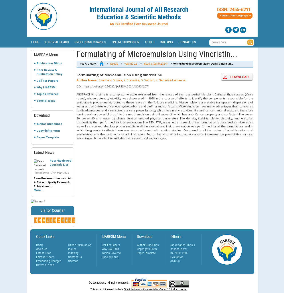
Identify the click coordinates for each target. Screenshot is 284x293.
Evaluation (176, 257)
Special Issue (46, 100)
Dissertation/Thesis (182, 245)
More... (38, 190)
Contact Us (187, 42)
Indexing (166, 42)
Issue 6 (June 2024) (156, 63)
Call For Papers (47, 80)
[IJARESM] (43, 29)
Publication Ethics (49, 63)
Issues (150, 42)
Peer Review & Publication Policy (49, 72)
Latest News (43, 253)
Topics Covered (48, 94)
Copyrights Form (48, 130)
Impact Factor (178, 249)
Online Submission (125, 42)
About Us (41, 249)
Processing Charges (90, 42)
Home (35, 42)
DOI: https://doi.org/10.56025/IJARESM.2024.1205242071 (113, 86)
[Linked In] (243, 30)
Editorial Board (57, 42)
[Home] (101, 63)
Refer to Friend (45, 265)
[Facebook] (228, 30)
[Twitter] (236, 30)
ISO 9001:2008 (179, 253)
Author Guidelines (49, 124)
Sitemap (73, 261)
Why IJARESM (46, 87)
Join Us (175, 261)
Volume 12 (130, 63)
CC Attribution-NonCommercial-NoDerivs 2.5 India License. (155, 289)
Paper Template (48, 137)
